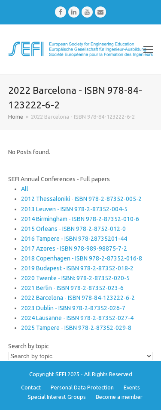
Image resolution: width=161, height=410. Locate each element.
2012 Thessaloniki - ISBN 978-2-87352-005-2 (81, 198)
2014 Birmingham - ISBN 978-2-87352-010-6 (80, 218)
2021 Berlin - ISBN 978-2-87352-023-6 (72, 287)
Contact (31, 387)
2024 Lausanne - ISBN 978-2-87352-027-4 (77, 317)
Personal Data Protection (82, 387)
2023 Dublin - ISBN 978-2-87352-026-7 (73, 308)
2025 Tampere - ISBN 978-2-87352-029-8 (76, 327)
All (24, 189)
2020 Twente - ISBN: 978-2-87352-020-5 (75, 278)
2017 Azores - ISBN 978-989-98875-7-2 (74, 248)
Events (132, 387)
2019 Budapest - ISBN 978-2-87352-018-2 (77, 268)
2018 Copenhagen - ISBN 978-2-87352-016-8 (81, 258)
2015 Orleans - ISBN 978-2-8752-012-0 (73, 228)
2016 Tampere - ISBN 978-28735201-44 (74, 238)
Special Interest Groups (56, 397)
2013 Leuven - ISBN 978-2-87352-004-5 (74, 209)
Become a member (119, 397)
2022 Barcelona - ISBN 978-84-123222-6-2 (78, 297)
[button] (148, 49)
